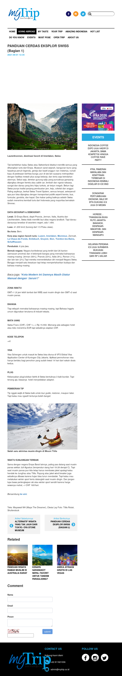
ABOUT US (73, 37)
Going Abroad (26, 31)
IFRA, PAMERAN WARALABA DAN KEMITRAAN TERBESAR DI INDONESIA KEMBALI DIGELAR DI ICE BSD (98, 176)
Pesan (10, 616)
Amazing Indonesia (76, 31)
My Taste (43, 31)
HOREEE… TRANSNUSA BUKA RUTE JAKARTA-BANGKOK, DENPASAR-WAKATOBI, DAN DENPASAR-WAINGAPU (98, 224)
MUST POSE (44, 37)
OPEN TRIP (59, 37)
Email (10, 605)
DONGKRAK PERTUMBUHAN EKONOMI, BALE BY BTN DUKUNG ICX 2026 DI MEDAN (98, 199)
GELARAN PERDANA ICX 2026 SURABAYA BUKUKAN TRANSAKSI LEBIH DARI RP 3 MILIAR (98, 250)
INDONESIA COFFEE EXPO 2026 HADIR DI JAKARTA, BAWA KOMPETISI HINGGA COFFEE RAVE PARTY (98, 153)
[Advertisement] (61, 81)
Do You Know (16, 37)
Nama (10, 594)
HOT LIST (95, 31)
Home (12, 31)
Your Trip (56, 31)
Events (31, 37)
